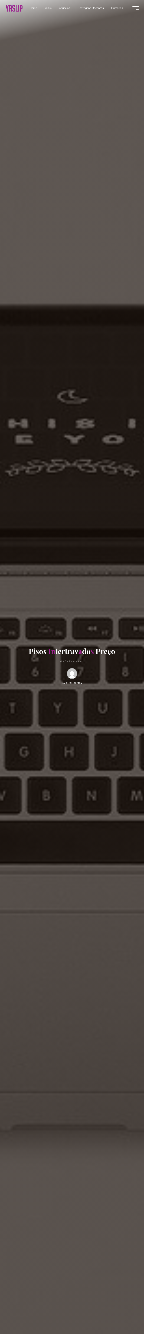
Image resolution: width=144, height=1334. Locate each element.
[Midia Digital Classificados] (14, 8)
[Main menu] (135, 8)
